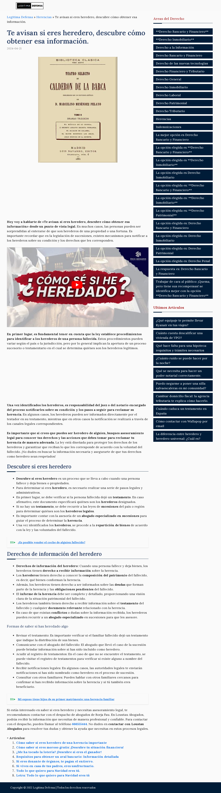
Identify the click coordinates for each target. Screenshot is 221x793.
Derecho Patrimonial (171, 103)
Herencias (44, 17)
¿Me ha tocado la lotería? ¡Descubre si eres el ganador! (59, 752)
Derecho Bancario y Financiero (179, 55)
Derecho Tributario (170, 111)
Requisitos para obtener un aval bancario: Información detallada (67, 757)
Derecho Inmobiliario (172, 87)
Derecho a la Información (175, 47)
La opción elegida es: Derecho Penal (183, 261)
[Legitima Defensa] (30, 5)
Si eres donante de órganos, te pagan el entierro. (54, 761)
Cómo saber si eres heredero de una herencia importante (61, 743)
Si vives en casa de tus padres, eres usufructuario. (55, 766)
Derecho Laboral (168, 95)
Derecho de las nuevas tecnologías (182, 63)
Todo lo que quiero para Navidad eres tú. (48, 771)
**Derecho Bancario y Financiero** (182, 32)
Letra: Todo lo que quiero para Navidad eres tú (53, 775)
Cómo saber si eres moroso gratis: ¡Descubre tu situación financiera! (70, 747)
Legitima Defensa (20, 17)
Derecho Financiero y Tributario (180, 71)
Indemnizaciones (168, 127)
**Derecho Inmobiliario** (175, 39)
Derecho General (168, 79)
